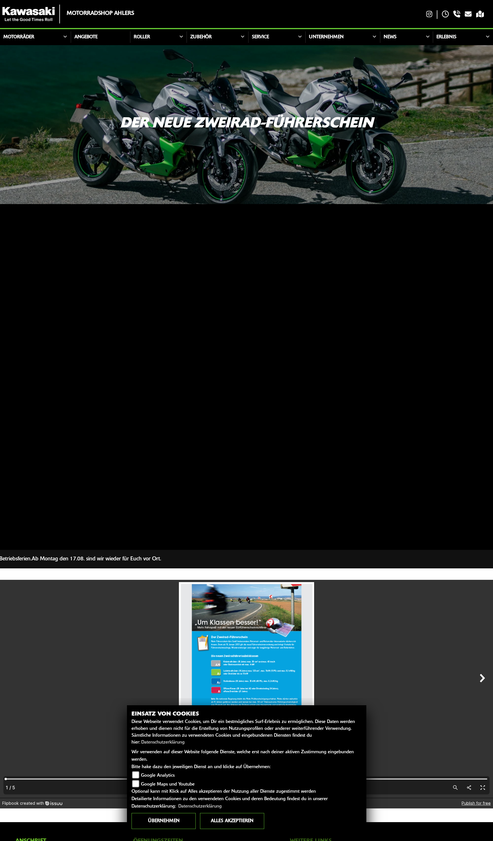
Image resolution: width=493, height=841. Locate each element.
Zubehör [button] (201, 37)
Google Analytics (158, 775)
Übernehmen (163, 821)
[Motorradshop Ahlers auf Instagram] (429, 15)
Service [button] (260, 37)
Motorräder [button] (18, 37)
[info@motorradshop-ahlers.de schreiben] (468, 15)
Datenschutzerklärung (163, 742)
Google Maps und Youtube (168, 784)
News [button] (390, 37)
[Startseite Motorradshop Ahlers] (28, 14)
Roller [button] (142, 37)
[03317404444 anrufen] (456, 15)
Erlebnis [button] (446, 37)
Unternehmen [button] (326, 37)
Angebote (86, 37)
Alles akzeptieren (232, 821)
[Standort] (480, 15)
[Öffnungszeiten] (445, 15)
